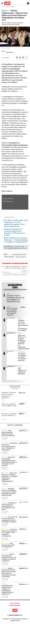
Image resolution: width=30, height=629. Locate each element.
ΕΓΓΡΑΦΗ (24, 271)
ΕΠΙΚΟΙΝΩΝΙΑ (15, 605)
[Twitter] (28, 44)
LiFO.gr (15, 246)
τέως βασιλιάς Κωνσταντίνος (19, 254)
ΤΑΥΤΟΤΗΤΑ (15, 603)
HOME (3, 6)
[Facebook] (25, 44)
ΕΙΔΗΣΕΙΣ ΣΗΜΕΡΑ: (9, 217)
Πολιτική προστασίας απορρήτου (19, 618)
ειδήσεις (24, 248)
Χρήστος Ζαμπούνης (20, 145)
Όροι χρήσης (6, 618)
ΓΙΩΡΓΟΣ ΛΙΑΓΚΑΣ (9, 257)
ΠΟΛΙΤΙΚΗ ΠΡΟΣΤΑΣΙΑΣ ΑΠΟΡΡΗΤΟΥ (19, 274)
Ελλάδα (12, 6)
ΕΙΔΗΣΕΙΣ (8, 6)
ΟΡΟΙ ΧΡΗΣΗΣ (6, 274)
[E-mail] (23, 57)
